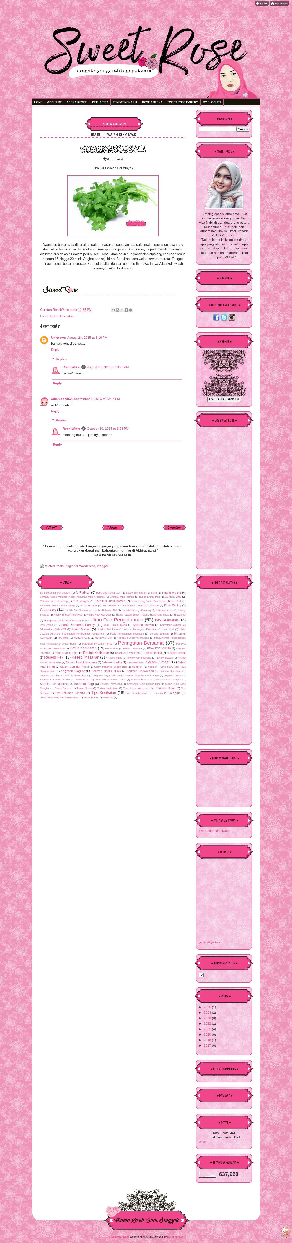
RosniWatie (71, 367)
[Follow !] (262, 4)
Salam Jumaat (157, 662)
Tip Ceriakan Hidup (163, 688)
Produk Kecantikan (66, 652)
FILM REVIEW (88, 605)
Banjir (154, 592)
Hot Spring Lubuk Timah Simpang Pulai (66, 620)
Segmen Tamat (172, 675)
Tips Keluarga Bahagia (70, 693)
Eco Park (176, 601)
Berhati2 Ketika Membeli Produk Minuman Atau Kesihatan (72, 596)
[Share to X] (122, 310)
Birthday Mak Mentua (122, 596)
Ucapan (174, 693)
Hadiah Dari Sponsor (76, 610)
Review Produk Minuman (81, 662)
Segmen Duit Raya (170, 671)
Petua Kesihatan (62, 316)
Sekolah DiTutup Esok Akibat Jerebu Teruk (100, 679)
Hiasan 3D (180, 614)
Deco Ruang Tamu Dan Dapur (148, 601)
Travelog (158, 693)
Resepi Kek (53, 657)
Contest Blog (173, 596)
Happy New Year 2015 (99, 614)
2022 (208, 1023)
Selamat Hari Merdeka (54, 684)
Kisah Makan (81, 629)
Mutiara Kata (82, 637)
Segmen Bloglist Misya (106, 671)
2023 (208, 1018)
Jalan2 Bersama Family (77, 625)
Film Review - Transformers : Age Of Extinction (131, 605)
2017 (208, 1045)
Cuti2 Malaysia (81, 601)
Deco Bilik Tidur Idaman (110, 601)
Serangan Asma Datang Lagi (143, 684)
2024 (208, 1012)
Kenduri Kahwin (143, 625)
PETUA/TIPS (100, 102)
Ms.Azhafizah (175, 1236)
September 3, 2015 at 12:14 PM (97, 399)
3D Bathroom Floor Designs (55, 592)
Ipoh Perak (46, 625)
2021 (208, 1029)
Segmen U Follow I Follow (55, 679)
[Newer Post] (51, 530)
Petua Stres (111, 648)
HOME (38, 102)
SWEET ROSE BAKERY (182, 102)
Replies (61, 359)
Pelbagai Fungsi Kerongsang (133, 637)
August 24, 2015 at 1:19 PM (87, 337)
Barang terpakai (172, 592)
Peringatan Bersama (141, 643)
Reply (55, 349)
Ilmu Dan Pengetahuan (117, 620)
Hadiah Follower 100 (105, 610)
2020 (208, 1034)
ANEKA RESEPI (77, 102)
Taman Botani (84, 688)
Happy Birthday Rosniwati (68, 614)
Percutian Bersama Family (97, 643)
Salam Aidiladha (112, 662)
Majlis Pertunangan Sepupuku (127, 633)
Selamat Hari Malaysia (168, 679)
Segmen (137, 666)
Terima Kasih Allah (107, 688)
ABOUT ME (54, 102)
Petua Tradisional (132, 648)
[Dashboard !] (279, 4)
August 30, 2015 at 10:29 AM (108, 367)
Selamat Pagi (84, 684)
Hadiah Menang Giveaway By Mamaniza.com (147, 610)
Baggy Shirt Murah (136, 592)
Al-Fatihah (83, 592)
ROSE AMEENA (152, 102)
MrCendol (63, 637)
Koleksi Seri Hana (107, 629)
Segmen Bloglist (73, 671)
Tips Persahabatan (136, 693)
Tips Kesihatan (103, 693)
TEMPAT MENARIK (125, 102)
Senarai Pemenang (111, 684)
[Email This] (113, 310)
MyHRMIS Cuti (103, 637)
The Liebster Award (134, 688)
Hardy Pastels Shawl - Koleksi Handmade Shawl (142, 614)
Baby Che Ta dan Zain (108, 592)
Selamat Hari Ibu (140, 679)
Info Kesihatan (166, 620)
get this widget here (209, 942)
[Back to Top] (285, 1233)
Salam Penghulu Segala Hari (110, 666)
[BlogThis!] (117, 310)
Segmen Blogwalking (140, 671)
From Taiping (172, 605)
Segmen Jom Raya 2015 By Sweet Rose (64, 675)
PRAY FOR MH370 (159, 648)
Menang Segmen (159, 633)
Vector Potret (90, 697)
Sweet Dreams (63, 688)
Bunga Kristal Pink (149, 596)
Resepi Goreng (176, 652)
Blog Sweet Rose (119, 1236)
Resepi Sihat (115, 657)
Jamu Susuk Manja (115, 625)
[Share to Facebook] (126, 310)
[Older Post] (174, 530)
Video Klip (107, 697)
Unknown (58, 337)
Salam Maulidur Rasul (74, 666)
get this (203, 1141)
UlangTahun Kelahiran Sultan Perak (59, 697)
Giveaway (48, 610)
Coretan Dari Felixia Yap (54, 601)
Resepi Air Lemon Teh (127, 652)
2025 (208, 1007)
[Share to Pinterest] (130, 310)
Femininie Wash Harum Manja (57, 605)
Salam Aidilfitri (134, 662)
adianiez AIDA (62, 399)
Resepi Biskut (153, 652)
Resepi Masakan (85, 657)
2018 (208, 1040)
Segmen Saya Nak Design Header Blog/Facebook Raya (126, 675)
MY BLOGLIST (212, 102)
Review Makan (164, 657)
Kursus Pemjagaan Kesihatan (140, 629)
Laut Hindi (168, 629)
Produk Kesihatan (96, 652)
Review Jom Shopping (138, 657)
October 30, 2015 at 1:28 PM (108, 428)
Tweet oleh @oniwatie (214, 831)
